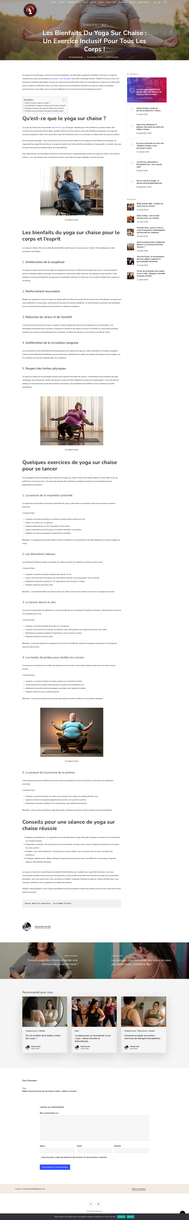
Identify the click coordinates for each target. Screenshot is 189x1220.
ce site (30, 157)
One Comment (112, 57)
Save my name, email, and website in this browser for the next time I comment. (74, 1157)
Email (80, 1146)
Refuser (130, 1216)
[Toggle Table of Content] (62, 100)
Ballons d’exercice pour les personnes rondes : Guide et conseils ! (49, 1091)
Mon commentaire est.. (49, 1113)
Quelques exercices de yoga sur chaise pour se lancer (44, 108)
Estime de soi (142, 1031)
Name (43, 1146)
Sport (103, 25)
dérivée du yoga (58, 127)
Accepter (121, 1216)
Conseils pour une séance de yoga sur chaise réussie (44, 111)
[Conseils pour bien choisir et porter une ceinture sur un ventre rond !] (47, 960)
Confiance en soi (90, 25)
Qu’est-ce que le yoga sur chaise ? (37, 103)
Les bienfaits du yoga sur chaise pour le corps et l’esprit (45, 105)
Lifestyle (42, 1031)
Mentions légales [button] (139, 1189)
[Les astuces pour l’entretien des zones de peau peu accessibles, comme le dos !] (141, 960)
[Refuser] (186, 1217)
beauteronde (77, 57)
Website (117, 1146)
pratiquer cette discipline (61, 78)
